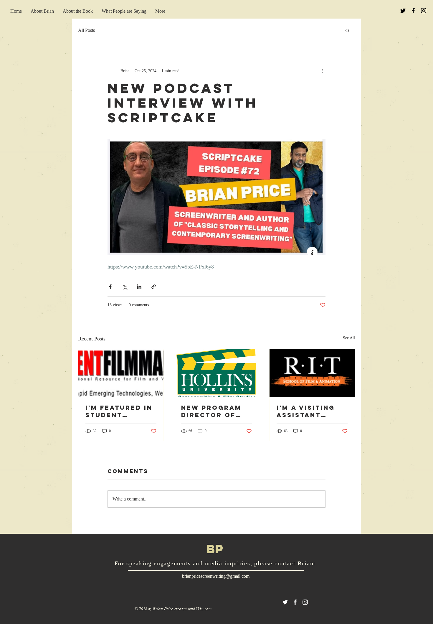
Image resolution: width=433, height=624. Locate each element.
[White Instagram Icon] (305, 602)
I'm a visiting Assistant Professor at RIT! (307, 411)
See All (349, 338)
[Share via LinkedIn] (139, 286)
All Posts (86, 30)
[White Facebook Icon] (295, 602)
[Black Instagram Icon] (423, 10)
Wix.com (204, 608)
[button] (347, 30)
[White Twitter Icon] (285, 602)
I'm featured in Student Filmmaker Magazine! (119, 411)
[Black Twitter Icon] (402, 10)
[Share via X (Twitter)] (125, 286)
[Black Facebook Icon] (413, 10)
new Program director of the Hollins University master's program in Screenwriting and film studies (214, 411)
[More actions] (321, 70)
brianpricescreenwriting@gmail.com (215, 576)
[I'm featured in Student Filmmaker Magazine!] (120, 373)
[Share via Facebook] (110, 286)
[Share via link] (153, 286)
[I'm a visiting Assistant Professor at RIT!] (312, 373)
